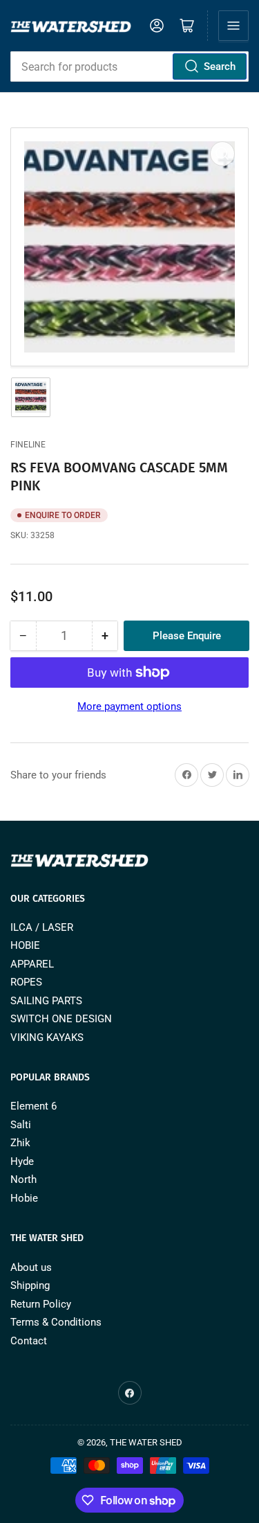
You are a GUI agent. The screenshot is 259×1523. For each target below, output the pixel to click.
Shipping (30, 1285)
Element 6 (33, 1106)
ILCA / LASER (41, 927)
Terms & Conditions (56, 1322)
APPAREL (32, 964)
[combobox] (129, 66)
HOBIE (25, 945)
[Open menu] (233, 25)
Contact (28, 1341)
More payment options (129, 706)
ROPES (26, 982)
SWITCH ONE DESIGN (61, 1019)
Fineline (28, 444)
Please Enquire (187, 636)
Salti (20, 1125)
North (23, 1179)
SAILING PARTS (46, 1001)
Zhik (20, 1143)
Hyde (22, 1161)
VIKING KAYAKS (47, 1037)
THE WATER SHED (146, 1442)
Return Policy (40, 1304)
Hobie (24, 1198)
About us (31, 1267)
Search (220, 66)
